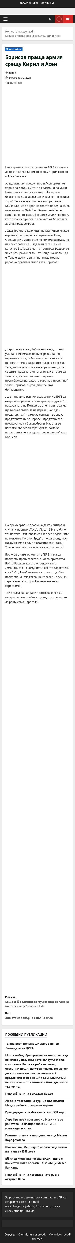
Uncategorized (13, 49)
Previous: (37, 1001)
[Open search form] (50, 19)
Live (68, 19)
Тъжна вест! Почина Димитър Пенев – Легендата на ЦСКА (33, 1045)
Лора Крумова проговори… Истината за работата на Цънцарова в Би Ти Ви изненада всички (34, 1123)
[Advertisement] (37, 125)
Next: (29, 1015)
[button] (5, 19)
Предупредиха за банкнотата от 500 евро (35, 1112)
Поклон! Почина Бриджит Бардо (29, 1093)
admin (12, 72)
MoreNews (56, 1234)
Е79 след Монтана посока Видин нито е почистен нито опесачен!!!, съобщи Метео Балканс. (35, 1162)
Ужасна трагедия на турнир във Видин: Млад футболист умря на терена (34, 1103)
